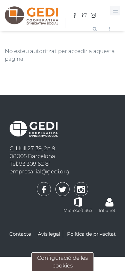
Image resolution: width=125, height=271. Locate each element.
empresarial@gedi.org (40, 171)
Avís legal (49, 234)
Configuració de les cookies (62, 262)
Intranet (107, 210)
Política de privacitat (91, 234)
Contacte (20, 234)
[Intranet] (109, 199)
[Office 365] (78, 201)
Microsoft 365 (77, 210)
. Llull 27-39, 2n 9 (32, 148)
